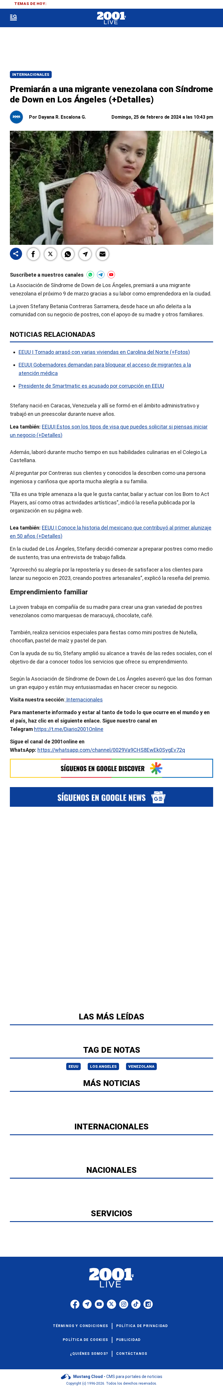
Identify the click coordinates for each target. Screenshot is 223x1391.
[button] (33, 254)
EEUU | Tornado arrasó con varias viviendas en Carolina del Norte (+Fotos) (104, 352)
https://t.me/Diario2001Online (68, 729)
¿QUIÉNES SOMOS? (89, 1354)
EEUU (73, 1066)
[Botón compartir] (16, 254)
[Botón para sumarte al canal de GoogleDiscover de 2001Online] (111, 768)
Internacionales (30, 74)
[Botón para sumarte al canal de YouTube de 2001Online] (111, 274)
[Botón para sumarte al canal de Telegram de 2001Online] (101, 274)
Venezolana (141, 1066)
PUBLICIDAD (128, 1340)
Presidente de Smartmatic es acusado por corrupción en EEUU (91, 386)
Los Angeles (103, 1066)
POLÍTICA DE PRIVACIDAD (142, 1326)
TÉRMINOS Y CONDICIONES (80, 1326)
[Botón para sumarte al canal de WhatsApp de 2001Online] (90, 274)
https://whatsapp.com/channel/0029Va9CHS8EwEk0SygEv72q (111, 750)
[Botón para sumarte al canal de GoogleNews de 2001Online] (111, 797)
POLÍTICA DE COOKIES (85, 1340)
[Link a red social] (75, 1304)
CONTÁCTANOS (131, 1354)
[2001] (111, 18)
